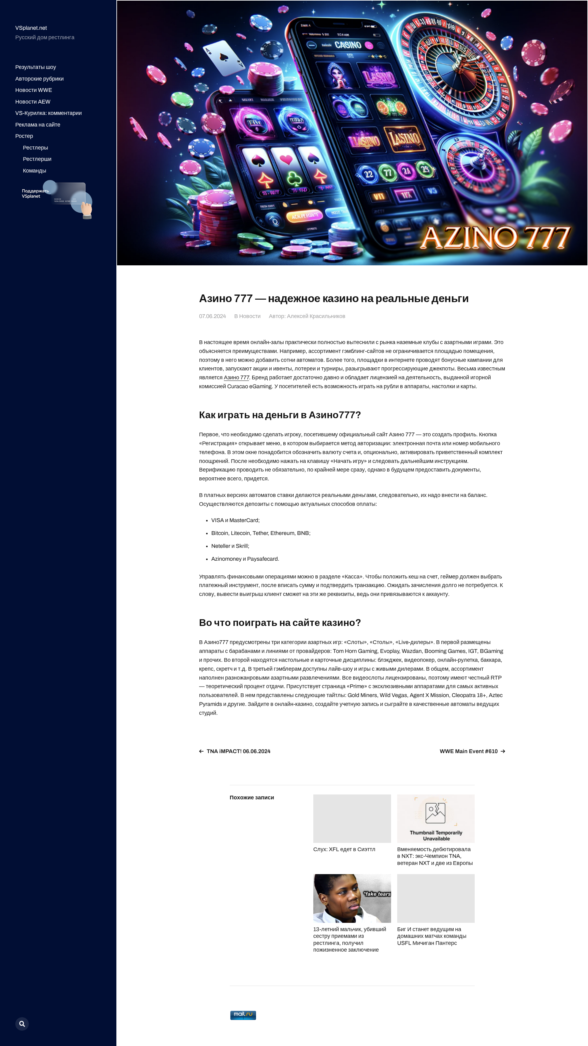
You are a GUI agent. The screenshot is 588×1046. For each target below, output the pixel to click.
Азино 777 (236, 377)
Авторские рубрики (39, 79)
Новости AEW (33, 102)
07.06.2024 (212, 316)
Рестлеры (35, 148)
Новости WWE (33, 90)
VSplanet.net (31, 28)
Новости (250, 316)
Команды (34, 171)
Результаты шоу (35, 67)
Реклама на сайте (37, 125)
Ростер (24, 136)
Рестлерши (37, 159)
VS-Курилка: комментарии (48, 113)
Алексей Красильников (316, 316)
